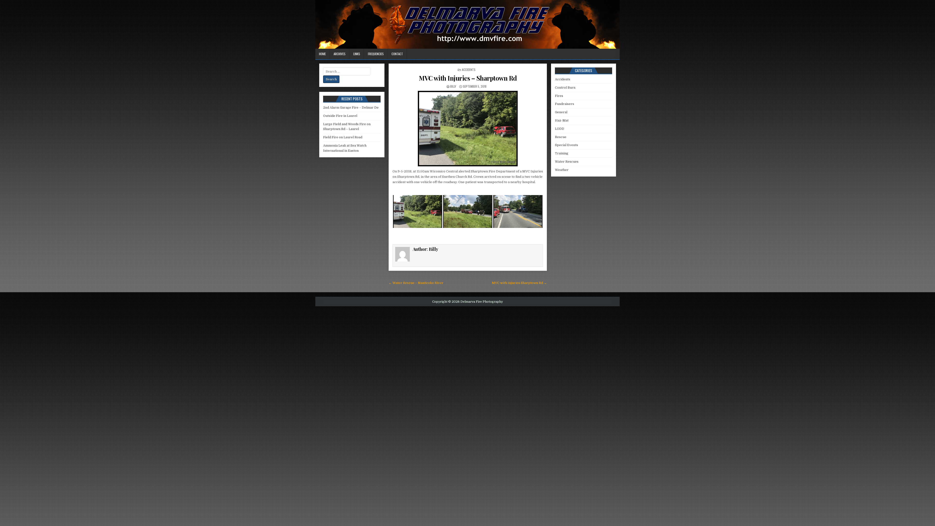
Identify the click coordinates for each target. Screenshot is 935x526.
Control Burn (565, 87)
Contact (397, 53)
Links (356, 53)
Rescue (560, 137)
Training (561, 153)
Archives (340, 53)
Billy (453, 86)
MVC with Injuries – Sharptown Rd (468, 78)
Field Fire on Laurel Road (342, 137)
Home (322, 53)
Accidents (469, 69)
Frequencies (376, 53)
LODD (559, 129)
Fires (559, 96)
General (561, 112)
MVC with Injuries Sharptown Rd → (519, 283)
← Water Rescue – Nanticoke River (416, 283)
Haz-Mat (562, 120)
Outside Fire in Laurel (340, 116)
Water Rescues (567, 161)
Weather (562, 170)
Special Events (566, 145)
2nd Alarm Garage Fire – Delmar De (351, 107)
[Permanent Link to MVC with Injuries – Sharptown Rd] (468, 128)
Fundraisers (564, 104)
